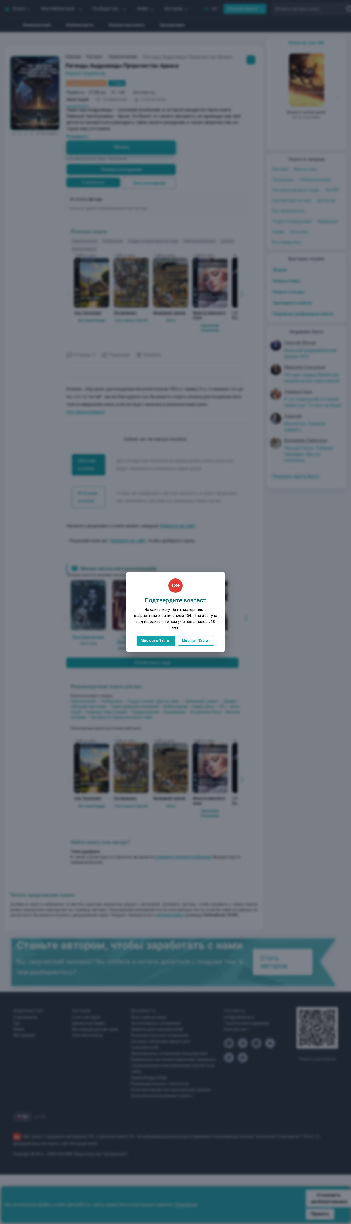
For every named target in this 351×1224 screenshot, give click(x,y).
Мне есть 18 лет (156, 640)
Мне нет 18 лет (196, 640)
